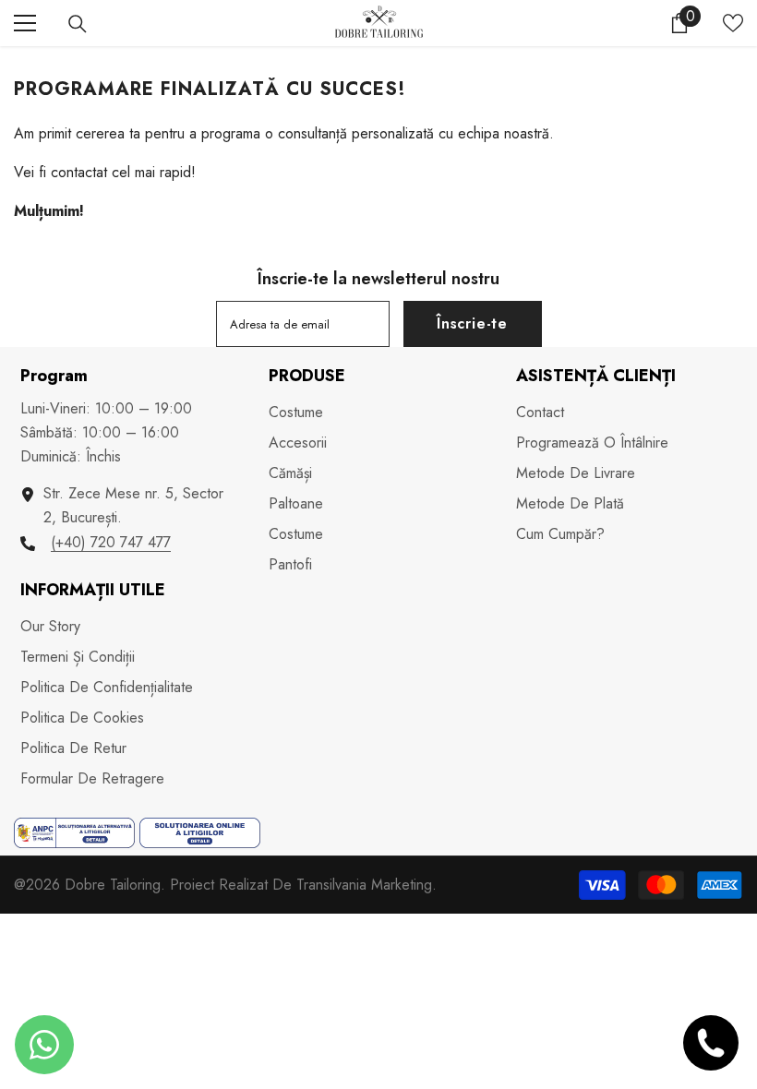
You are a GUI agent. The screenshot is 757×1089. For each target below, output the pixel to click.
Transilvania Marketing (364, 884)
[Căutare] (77, 24)
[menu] (25, 23)
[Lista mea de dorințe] (733, 23)
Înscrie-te (472, 323)
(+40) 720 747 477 (111, 542)
